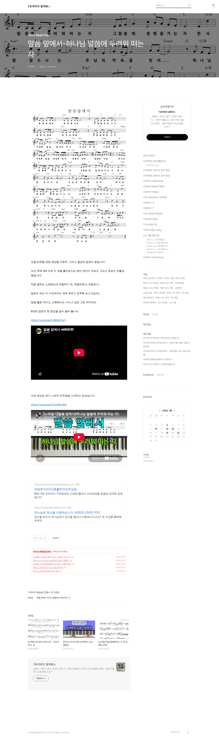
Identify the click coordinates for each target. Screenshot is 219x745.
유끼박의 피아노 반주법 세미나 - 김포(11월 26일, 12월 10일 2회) (166, 345)
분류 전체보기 (149, 155)
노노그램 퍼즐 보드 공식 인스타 (180, 725)
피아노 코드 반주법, (151, 283)
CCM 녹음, (147, 293)
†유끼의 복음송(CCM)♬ (42, 551)
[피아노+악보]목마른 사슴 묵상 (46, 571)
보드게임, (185, 293)
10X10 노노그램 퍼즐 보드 (157, 243)
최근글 (146, 314)
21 (178, 432)
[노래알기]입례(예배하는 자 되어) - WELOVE (52, 564)
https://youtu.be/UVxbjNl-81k (49, 404)
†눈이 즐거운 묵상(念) (153, 213)
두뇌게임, (174, 297)
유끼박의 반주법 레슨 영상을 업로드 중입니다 (161, 338)
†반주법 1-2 (148, 202)
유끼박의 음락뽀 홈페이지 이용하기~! (158, 359)
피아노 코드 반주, (173, 293)
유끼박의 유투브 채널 (179, 707)
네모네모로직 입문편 (155, 252)
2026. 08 (167, 410)
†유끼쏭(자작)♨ (150, 219)
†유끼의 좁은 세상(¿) (152, 230)
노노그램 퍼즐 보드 (151, 235)
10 (156, 428)
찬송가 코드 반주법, (151, 288)
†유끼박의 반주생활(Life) (154, 161)
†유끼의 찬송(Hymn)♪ (153, 181)
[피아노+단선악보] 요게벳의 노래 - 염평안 (51, 560)
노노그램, (172, 302)
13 (173, 428)
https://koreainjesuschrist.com (50, 507)
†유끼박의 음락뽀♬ (39, 6)
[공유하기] (40, 538)
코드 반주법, (163, 302)
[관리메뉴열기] (213, 5)
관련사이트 (175, 732)
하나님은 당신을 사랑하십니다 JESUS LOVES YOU (67, 512)
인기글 (155, 314)
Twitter (160, 374)
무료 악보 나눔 (152, 165)
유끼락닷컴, (179, 283)
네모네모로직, (148, 297)
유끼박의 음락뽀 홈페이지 (180, 714)
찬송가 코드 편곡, (162, 297)
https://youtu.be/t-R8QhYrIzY (48, 320)
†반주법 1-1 (148, 208)
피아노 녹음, (169, 278)
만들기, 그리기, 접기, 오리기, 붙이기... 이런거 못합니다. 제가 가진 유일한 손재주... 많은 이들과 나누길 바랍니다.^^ (73, 670)
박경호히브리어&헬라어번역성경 (55, 489)
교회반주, (179, 288)
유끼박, (160, 278)
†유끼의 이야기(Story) (153, 257)
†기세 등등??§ (150, 224)
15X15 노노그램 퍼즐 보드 (157, 246)
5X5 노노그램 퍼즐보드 (156, 239)
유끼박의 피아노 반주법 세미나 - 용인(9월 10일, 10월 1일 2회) (167, 353)
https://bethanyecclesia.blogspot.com (54, 484)
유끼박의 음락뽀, (149, 302)
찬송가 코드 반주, (167, 288)
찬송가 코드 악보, (167, 283)
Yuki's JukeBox (178, 701)
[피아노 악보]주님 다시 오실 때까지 (48, 567)
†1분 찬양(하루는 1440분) (155, 197)
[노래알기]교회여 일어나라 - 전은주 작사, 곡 (52, 557)
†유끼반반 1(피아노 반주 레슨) (156, 170)
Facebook (148, 374)
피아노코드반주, (149, 278)
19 (167, 432)
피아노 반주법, (159, 293)
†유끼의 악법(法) (150, 192)
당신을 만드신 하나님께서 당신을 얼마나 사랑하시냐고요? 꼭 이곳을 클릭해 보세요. (78, 518)
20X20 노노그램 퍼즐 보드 (158, 249)
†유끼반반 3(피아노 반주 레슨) (156, 175)
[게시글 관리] (44, 538)
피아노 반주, (180, 278)
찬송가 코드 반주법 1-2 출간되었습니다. (159, 364)
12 (167, 428)
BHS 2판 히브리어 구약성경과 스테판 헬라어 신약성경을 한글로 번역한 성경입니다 (78, 495)
